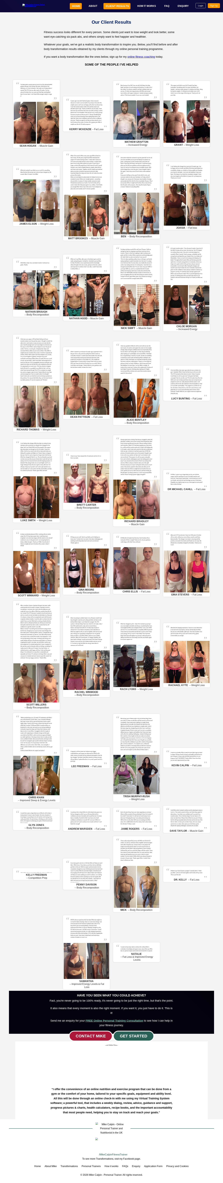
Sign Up (214, 5)
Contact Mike (91, 1036)
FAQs (125, 1166)
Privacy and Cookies (177, 1166)
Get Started (133, 1036)
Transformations (69, 1166)
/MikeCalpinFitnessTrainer (112, 1154)
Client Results (117, 6)
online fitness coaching (141, 56)
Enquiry (183, 6)
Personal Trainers (91, 1166)
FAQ (166, 6)
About (93, 6)
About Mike (51, 1166)
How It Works (146, 6)
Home (76, 6)
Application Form (153, 1166)
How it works (111, 1166)
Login (200, 5)
